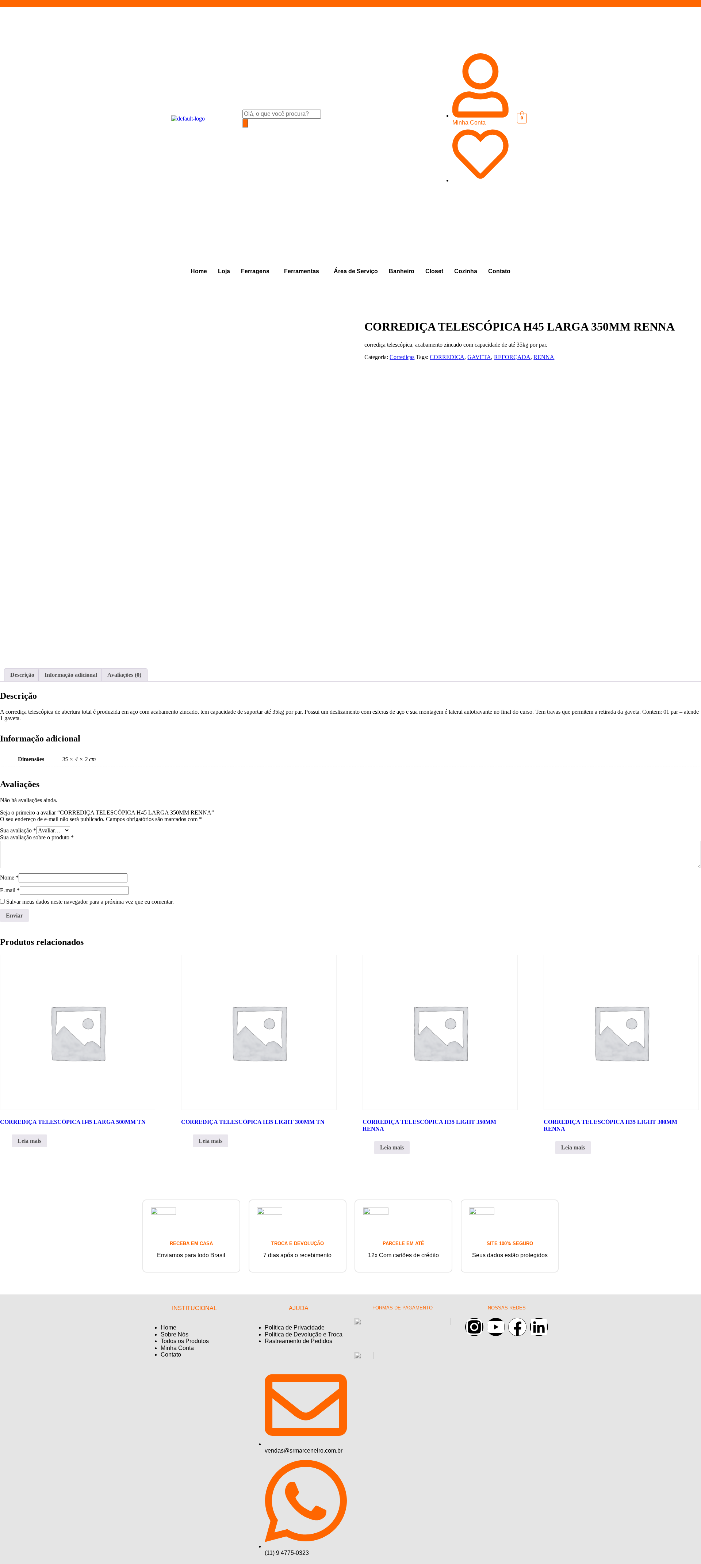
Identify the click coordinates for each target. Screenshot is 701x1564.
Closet (434, 271)
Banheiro (401, 271)
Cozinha (465, 271)
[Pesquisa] (245, 123)
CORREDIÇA (447, 357)
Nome (9, 877)
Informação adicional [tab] (71, 675)
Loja (224, 271)
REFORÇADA (512, 357)
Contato (499, 271)
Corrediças (402, 357)
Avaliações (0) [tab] (124, 675)
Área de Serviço (356, 271)
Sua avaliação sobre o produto (37, 837)
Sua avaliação (18, 830)
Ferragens (255, 271)
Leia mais (29, 1141)
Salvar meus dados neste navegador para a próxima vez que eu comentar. (90, 902)
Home (199, 271)
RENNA (543, 357)
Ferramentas (301, 271)
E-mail (10, 890)
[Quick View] (8, 1141)
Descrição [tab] (22, 675)
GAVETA (479, 357)
